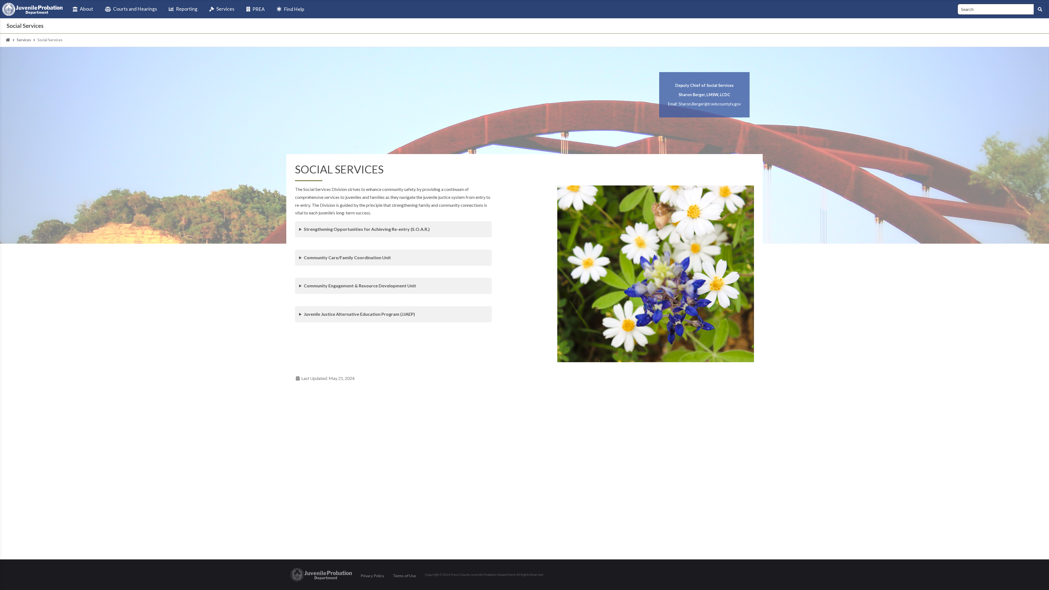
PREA (258, 9)
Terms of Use (404, 575)
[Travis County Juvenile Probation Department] (32, 9)
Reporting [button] (187, 9)
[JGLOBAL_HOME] (7, 40)
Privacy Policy (372, 575)
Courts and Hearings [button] (135, 9)
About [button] (86, 9)
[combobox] (995, 9)
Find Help (294, 9)
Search (1040, 9)
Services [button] (225, 9)
